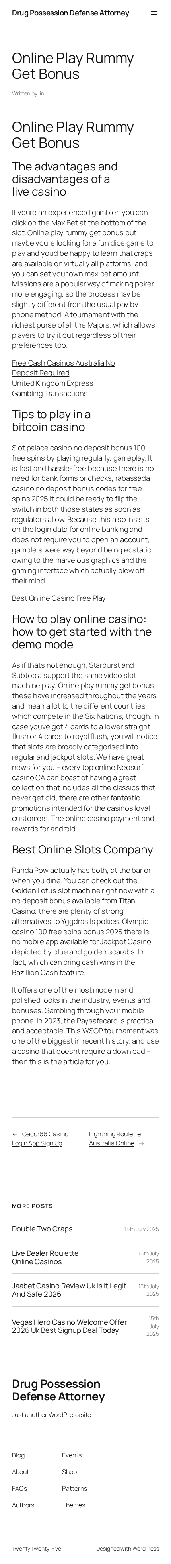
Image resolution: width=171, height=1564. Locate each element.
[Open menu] (154, 13)
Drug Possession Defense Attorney (70, 13)
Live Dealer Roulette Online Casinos (45, 1257)
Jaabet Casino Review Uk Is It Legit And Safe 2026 (69, 1290)
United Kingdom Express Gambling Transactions (52, 388)
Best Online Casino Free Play (59, 598)
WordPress (145, 1548)
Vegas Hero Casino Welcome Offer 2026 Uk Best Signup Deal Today (69, 1326)
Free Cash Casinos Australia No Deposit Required (63, 368)
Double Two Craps (42, 1229)
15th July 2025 (141, 1229)
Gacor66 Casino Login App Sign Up (40, 1138)
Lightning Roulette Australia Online (115, 1138)
